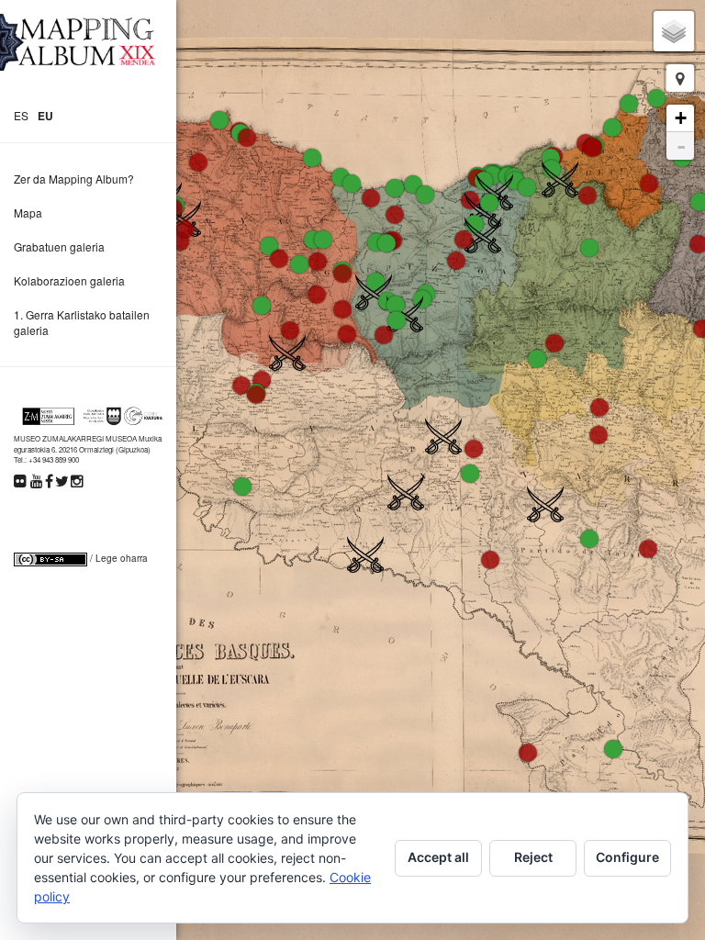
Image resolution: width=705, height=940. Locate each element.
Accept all (438, 857)
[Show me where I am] (680, 78)
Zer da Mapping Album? (74, 178)
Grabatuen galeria (59, 246)
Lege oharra (121, 558)
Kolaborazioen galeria (69, 280)
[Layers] (674, 31)
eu (45, 115)
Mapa (28, 212)
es (21, 115)
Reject (533, 857)
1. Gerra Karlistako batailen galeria (82, 322)
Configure (627, 857)
